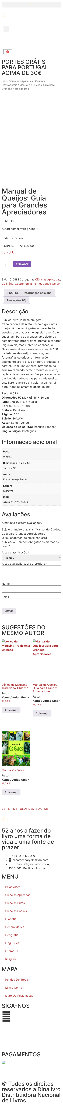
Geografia (11, 935)
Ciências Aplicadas (21, 81)
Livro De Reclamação (19, 995)
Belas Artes (12, 887)
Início (5, 81)
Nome (6, 583)
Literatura (11, 951)
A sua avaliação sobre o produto (24, 563)
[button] (31, 4)
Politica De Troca (16, 979)
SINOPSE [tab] (13, 293)
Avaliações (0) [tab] (16, 300)
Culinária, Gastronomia (17, 283)
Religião (10, 959)
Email (5, 596)
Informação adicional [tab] (38, 293)
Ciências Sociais (16, 911)
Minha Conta (13, 987)
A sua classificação (15, 552)
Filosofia (10, 919)
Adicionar (22, 264)
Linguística (12, 943)
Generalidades (14, 927)
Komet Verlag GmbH (46, 283)
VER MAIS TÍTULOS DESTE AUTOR (25, 808)
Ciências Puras (15, 903)
